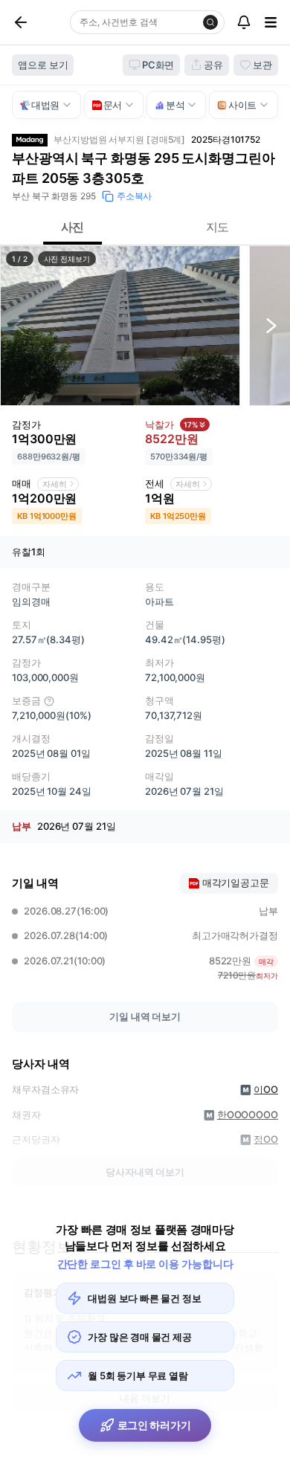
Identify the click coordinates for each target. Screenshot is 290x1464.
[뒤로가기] (38, 22)
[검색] (210, 22)
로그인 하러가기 (154, 1425)
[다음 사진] (271, 325)
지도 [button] (218, 226)
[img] (49, 701)
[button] (120, 325)
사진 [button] (73, 226)
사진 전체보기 (67, 258)
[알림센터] (244, 22)
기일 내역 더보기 (145, 1016)
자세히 (54, 484)
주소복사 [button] (134, 195)
